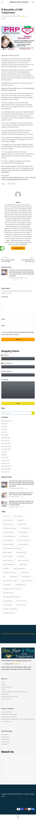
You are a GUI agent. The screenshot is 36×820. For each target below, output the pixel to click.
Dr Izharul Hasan (23, 532)
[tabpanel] (18, 274)
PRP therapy (13, 577)
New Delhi (6, 568)
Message (5, 379)
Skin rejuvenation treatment (11, 597)
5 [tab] (20, 279)
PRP (4, 18)
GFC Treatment (8, 540)
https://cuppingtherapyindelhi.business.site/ (14, 179)
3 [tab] (17, 279)
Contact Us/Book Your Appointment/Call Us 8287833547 (14, 693)
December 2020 (6, 466)
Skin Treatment (21, 601)
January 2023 (5, 441)
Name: (3, 319)
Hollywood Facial (21, 552)
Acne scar (6, 516)
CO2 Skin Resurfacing (9, 528)
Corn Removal (25, 528)
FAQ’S (3, 682)
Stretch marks (7, 605)
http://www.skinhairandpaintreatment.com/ (15, 177)
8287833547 (16, 664)
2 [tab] (15, 279)
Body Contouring (8, 524)
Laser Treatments (23, 560)
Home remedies (8, 556)
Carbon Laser (22, 524)
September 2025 (6, 421)
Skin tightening (7, 601)
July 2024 (4, 426)
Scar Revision (7, 585)
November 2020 (6, 469)
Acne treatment (8, 520)
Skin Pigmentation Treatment (12, 589)
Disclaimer (4, 744)
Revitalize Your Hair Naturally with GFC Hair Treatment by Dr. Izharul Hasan (21, 493)
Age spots (21, 520)
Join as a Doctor (6, 699)
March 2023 (4, 435)
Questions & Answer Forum (9, 696)
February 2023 (5, 438)
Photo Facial (24, 572)
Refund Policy (5, 739)
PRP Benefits (11, 184)
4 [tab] (18, 279)
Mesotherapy (23, 564)
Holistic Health (7, 552)
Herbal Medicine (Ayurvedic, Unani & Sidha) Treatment (18, 719)
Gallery (3, 689)
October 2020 (5, 472)
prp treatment (26, 577)
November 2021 (6, 449)
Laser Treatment (8, 560)
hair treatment (23, 544)
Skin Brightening (20, 585)
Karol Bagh (20, 556)
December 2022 (6, 443)
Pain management (19, 568)
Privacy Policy (5, 737)
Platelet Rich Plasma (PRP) (9, 714)
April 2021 (4, 455)
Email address (7, 371)
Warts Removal (21, 605)
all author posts (18, 248)
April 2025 (4, 424)
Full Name (6, 355)
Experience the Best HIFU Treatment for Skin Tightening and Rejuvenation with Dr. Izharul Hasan (21, 503)
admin (22, 16)
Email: (3, 326)
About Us (4, 684)
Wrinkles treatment (9, 613)
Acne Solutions (18, 516)
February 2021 (5, 460)
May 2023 (4, 429)
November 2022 (6, 446)
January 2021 (5, 463)
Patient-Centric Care (9, 572)
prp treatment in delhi (10, 581)
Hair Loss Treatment (23, 540)
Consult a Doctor (6, 712)
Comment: (4, 297)
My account (5, 734)
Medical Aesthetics (9, 564)
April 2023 (4, 432)
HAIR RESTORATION (8, 544)
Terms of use (5, 742)
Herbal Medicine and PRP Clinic (12, 548)
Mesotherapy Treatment (8, 717)
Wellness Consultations (10, 609)
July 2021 (4, 452)
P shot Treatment (26, 581)
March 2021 (4, 458)
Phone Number (8, 363)
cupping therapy (8, 532)
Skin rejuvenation (8, 593)
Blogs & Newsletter (7, 687)
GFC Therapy (24, 536)
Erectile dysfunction (9, 536)
